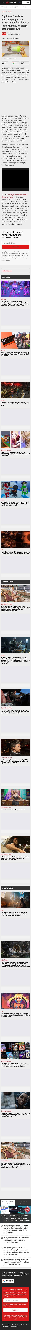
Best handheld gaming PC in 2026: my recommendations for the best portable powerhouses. (16, 1262)
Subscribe (26, 2)
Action (9, 12)
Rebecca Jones (13, 33)
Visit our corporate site (15, 1275)
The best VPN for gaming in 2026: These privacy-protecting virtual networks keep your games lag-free (17, 1218)
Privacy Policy (22, 1316)
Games (4, 12)
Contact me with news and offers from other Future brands (15, 1305)
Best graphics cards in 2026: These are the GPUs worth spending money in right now (17, 1240)
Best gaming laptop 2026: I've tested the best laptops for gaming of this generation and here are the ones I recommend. (16, 1251)
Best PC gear (14, 7)
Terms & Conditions (13, 1317)
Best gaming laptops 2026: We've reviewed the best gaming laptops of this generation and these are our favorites (16, 1229)
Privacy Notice (24, 253)
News (4, 33)
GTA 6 (24, 7)
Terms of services (22, 252)
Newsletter (26, 63)
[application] (15, 178)
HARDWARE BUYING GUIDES (8, 1202)
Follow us (17, 63)
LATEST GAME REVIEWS (23, 1202)
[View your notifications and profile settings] (15, 2)
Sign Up (15, 1310)
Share (6, 63)
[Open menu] (3, 2)
